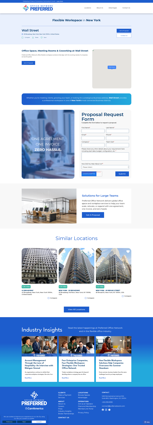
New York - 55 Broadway (69, 290)
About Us (100, 8)
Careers (61, 406)
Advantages (113, 8)
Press (60, 409)
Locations (87, 8)
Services (61, 397)
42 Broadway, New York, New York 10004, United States (37, 293)
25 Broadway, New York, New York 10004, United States (41, 34)
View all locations (76, 309)
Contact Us (126, 8)
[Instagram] (106, 410)
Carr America (34, 408)
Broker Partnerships (66, 414)
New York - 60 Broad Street (108, 290)
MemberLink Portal (85, 409)
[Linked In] (109, 410)
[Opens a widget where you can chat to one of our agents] (147, 422)
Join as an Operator (85, 404)
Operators (83, 401)
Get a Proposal (124, 30)
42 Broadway (27, 290)
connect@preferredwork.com (113, 406)
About (61, 401)
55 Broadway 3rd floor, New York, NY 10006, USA (75, 293)
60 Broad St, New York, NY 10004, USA (110, 292)
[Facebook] (103, 410)
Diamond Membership (87, 406)
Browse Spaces (84, 395)
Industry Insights (64, 411)
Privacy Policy (83, 413)
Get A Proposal (28, 63)
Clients (61, 393)
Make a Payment (64, 395)
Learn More (59, 1)
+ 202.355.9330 (107, 402)
